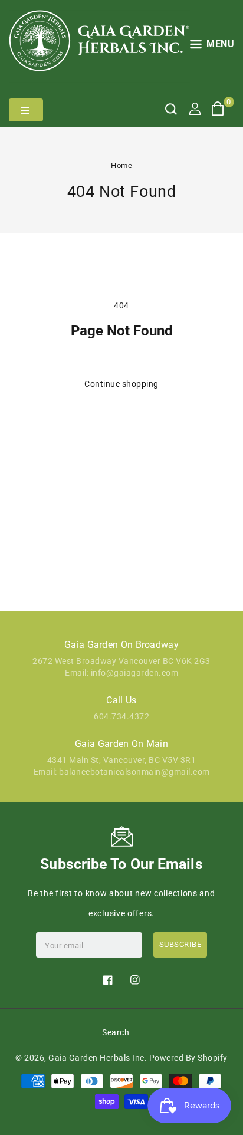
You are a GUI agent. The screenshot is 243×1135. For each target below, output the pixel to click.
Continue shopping (121, 384)
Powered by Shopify (188, 1057)
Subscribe (180, 944)
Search (115, 1032)
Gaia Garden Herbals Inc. (97, 1057)
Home (121, 165)
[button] (212, 46)
